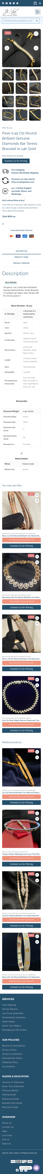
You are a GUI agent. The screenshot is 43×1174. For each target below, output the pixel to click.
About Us (7, 1123)
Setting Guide (9, 1094)
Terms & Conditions (12, 1054)
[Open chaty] (36, 1168)
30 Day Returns (10, 1009)
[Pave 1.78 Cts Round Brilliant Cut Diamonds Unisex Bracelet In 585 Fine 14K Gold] (21, 633)
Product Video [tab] (22, 257)
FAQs (4, 1131)
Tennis (28, 595)
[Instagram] (14, 3)
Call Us (5, 1139)
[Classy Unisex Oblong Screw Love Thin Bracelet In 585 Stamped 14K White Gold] (21, 829)
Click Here (32, 384)
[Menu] (38, 12)
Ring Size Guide (10, 1107)
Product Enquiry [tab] (21, 263)
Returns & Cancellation (13, 1045)
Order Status (8, 1021)
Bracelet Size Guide (12, 1103)
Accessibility (8, 1066)
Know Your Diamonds (13, 1086)
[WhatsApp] (17, 3)
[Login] (40, 3)
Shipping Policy (10, 1062)
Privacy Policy (9, 1050)
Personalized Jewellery (14, 1017)
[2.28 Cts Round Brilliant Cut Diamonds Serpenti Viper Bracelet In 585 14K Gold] (21, 890)
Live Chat (7, 1135)
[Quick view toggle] (37, 501)
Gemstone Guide (10, 1099)
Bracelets (24, 533)
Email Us (6, 1143)
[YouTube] (10, 3)
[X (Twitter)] (7, 3)
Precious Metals (10, 1090)
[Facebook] (3, 3)
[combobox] (18, 20)
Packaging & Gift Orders (14, 1030)
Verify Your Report (11, 1026)
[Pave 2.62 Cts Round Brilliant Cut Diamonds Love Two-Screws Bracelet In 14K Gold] (21, 952)
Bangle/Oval (6, 533)
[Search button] (37, 20)
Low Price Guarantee (12, 1013)
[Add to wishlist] (3, 224)
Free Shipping (9, 1005)
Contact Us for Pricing (16, 161)
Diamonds (32, 533)
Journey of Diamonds (13, 1082)
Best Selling (16, 533)
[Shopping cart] (35, 3)
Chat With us (8, 216)
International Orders (12, 1058)
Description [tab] (21, 251)
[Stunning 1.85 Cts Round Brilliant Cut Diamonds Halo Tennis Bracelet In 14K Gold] (21, 572)
